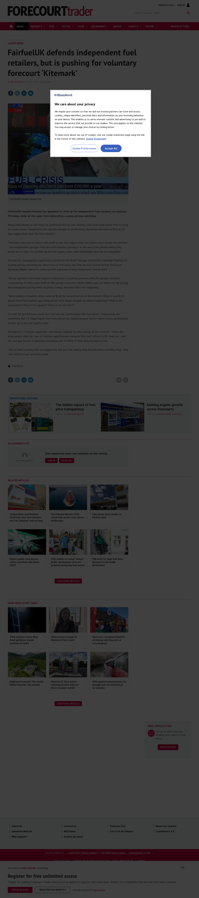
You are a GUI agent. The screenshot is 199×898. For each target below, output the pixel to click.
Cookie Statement (96, 138)
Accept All (111, 148)
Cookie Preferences (84, 148)
